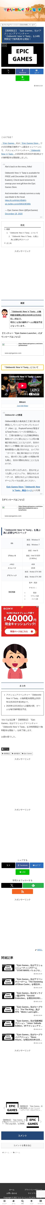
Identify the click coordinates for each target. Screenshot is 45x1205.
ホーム (11, 1190)
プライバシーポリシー (33, 1190)
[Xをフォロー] (11, 885)
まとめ (9, 243)
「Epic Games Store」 (30, 143)
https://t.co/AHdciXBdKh (15, 200)
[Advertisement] (22, 110)
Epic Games (28, 753)
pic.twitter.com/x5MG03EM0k (18, 204)
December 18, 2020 (13, 214)
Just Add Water (22, 406)
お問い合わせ (11, 1193)
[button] (40, 652)
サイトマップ (33, 1193)
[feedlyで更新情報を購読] (33, 885)
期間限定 (7, 753)
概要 (8, 229)
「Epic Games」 (8, 143)
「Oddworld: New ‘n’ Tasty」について (23, 233)
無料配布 (17, 753)
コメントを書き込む (23, 1145)
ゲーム (6, 749)
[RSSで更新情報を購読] (22, 891)
